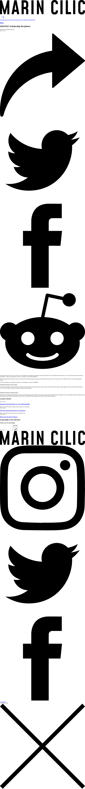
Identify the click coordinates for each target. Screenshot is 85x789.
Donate (33, 19)
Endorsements (10, 19)
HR (3, 17)
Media (30, 19)
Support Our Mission (22, 19)
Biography (5, 19)
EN (3, 16)
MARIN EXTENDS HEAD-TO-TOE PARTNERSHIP (15, 404)
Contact (1, 701)
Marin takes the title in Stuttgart (9, 417)
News (28, 19)
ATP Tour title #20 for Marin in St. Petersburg (12, 410)
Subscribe (15, 425)
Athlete (1, 19)
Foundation (15, 19)
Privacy (4, 701)
